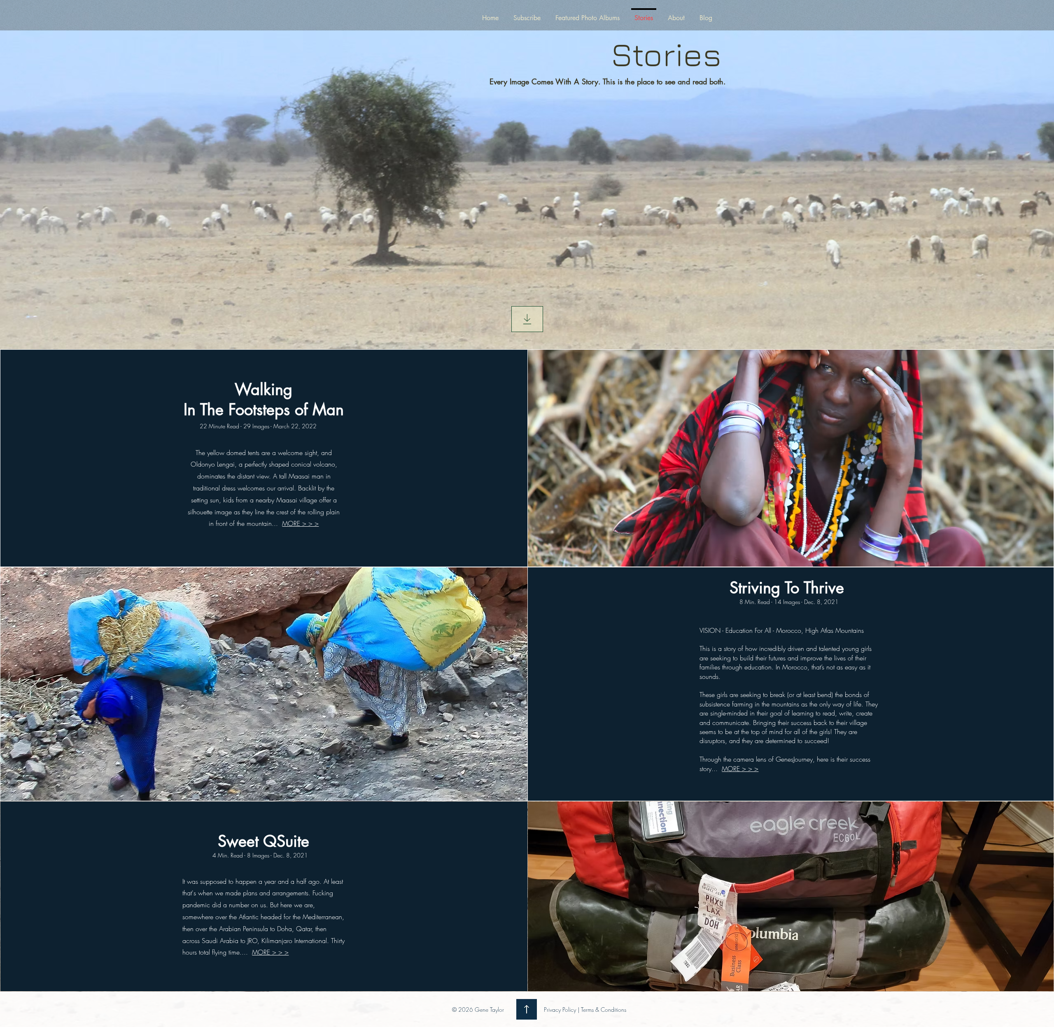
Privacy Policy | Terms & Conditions (585, 1009)
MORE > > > (300, 523)
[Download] (527, 319)
